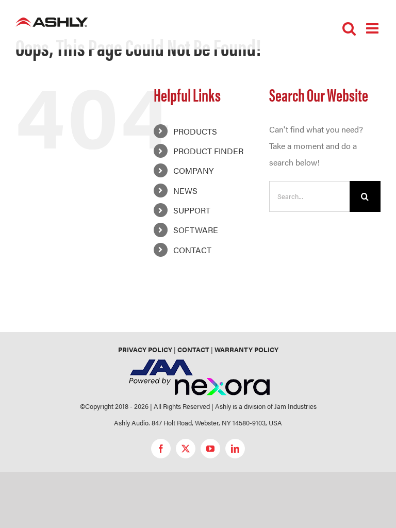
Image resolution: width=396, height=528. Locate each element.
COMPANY (193, 170)
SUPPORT (191, 210)
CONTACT (192, 250)
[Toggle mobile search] (349, 28)
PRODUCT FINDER (208, 151)
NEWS (185, 190)
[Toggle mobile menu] (373, 28)
